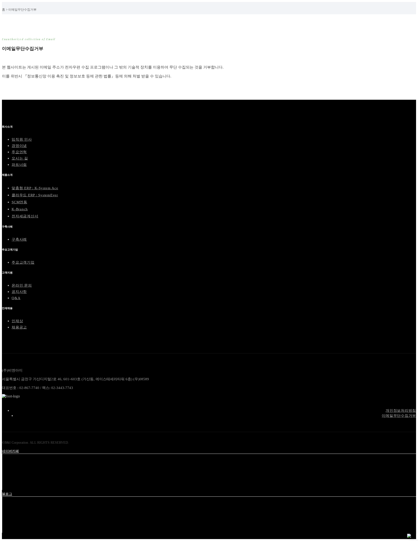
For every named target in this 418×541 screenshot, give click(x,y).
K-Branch (20, 209)
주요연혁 (19, 152)
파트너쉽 (19, 165)
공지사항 (19, 292)
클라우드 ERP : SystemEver (35, 195)
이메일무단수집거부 (399, 416)
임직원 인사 (22, 139)
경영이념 (19, 146)
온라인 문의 (22, 285)
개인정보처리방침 (401, 410)
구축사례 (19, 239)
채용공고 (19, 327)
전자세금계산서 (25, 216)
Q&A (16, 298)
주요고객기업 (23, 262)
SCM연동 (19, 202)
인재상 (17, 321)
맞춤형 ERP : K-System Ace (35, 188)
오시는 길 (20, 158)
